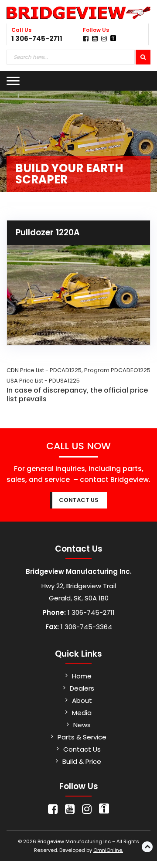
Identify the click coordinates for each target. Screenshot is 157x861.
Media (82, 712)
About (82, 700)
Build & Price (81, 761)
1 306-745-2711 (36, 38)
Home (82, 676)
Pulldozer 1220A (48, 232)
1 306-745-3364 (85, 626)
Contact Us (82, 749)
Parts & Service (82, 737)
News (82, 724)
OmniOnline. (108, 850)
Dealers (82, 688)
